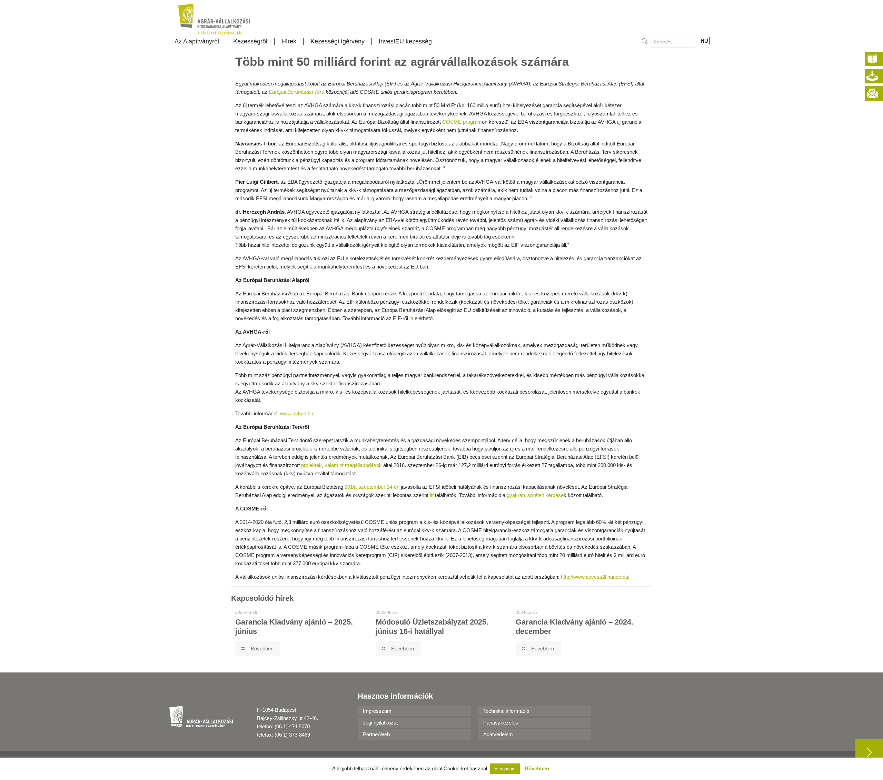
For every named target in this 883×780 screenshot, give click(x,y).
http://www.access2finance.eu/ (595, 577)
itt (412, 318)
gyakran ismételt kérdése (535, 495)
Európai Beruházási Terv (296, 92)
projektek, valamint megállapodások (341, 465)
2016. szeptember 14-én (372, 487)
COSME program (462, 122)
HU (704, 41)
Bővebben (537, 768)
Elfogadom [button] (505, 768)
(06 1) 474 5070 (292, 726)
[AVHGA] (214, 19)
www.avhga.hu (296, 413)
